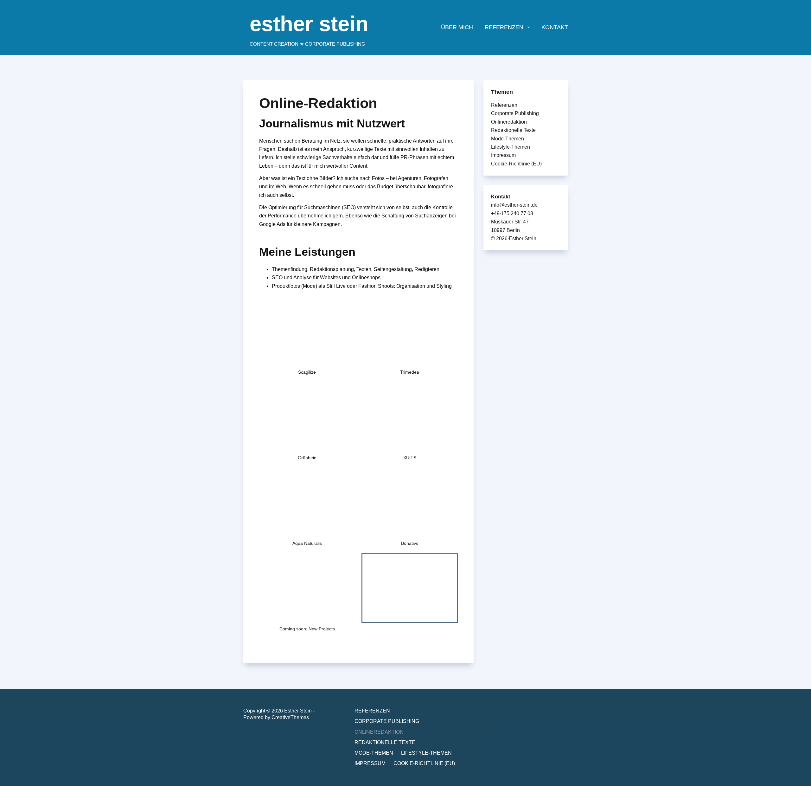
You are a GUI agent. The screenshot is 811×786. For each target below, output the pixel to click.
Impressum (503, 155)
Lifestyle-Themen (510, 147)
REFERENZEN (504, 27)
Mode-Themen (507, 138)
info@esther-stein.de (514, 205)
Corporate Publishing (515, 113)
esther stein (309, 23)
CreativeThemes (290, 717)
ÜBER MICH (457, 27)
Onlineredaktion (509, 122)
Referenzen (504, 105)
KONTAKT (554, 27)
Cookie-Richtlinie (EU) (516, 163)
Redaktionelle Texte (513, 130)
